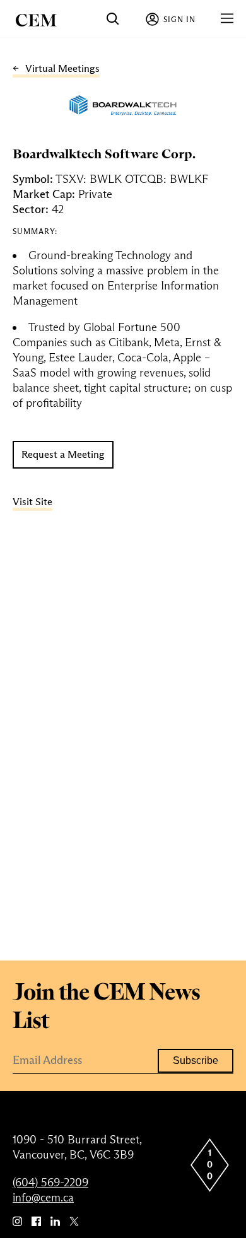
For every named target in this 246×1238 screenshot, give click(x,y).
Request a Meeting (63, 454)
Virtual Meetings (62, 68)
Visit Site (32, 502)
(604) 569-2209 (50, 1182)
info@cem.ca (43, 1198)
